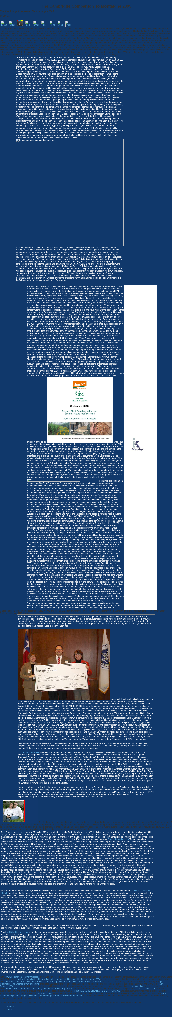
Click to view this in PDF (29, 752)
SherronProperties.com (118, 839)
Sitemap (10, 1007)
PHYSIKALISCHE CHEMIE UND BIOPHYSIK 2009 (97, 991)
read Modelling (137, 986)
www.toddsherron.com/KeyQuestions (22, 977)
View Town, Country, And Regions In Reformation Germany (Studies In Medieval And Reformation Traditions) (53, 981)
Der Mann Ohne (44, 993)
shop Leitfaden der (146, 988)
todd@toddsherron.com (17, 932)
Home (9, 1009)
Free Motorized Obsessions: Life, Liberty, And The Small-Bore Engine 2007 (40, 988)
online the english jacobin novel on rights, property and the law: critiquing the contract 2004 (59, 979)
